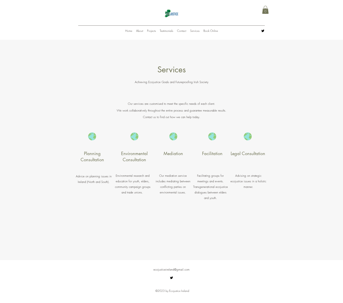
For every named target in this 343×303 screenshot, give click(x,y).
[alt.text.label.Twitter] (263, 31)
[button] (265, 10)
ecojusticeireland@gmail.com (171, 270)
